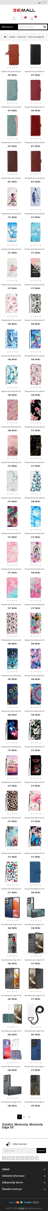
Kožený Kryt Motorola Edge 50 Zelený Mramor (19, 391)
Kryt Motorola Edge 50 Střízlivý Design (16, 1102)
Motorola (22, 37)
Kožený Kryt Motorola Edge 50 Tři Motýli (17, 249)
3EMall (21, 1208)
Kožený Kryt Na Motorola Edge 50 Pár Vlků (18, 747)
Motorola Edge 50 (36, 37)
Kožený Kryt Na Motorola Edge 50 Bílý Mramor (19, 498)
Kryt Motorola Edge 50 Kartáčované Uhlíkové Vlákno (22, 924)
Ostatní (12, 37)
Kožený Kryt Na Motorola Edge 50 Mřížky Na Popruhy (22, 853)
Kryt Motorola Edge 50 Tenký (36, 995)
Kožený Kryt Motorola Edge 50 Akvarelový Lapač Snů (22, 533)
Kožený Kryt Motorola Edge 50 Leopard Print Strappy (22, 818)
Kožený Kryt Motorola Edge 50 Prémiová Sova (19, 711)
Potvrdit (41, 1151)
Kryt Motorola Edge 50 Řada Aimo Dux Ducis (19, 995)
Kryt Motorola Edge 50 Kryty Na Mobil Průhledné (20, 1031)
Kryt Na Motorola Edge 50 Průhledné (15, 1066)
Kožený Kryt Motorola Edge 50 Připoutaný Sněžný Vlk (22, 356)
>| (29, 1117)
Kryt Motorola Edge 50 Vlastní (13, 960)
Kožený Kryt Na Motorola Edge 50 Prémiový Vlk (20, 676)
